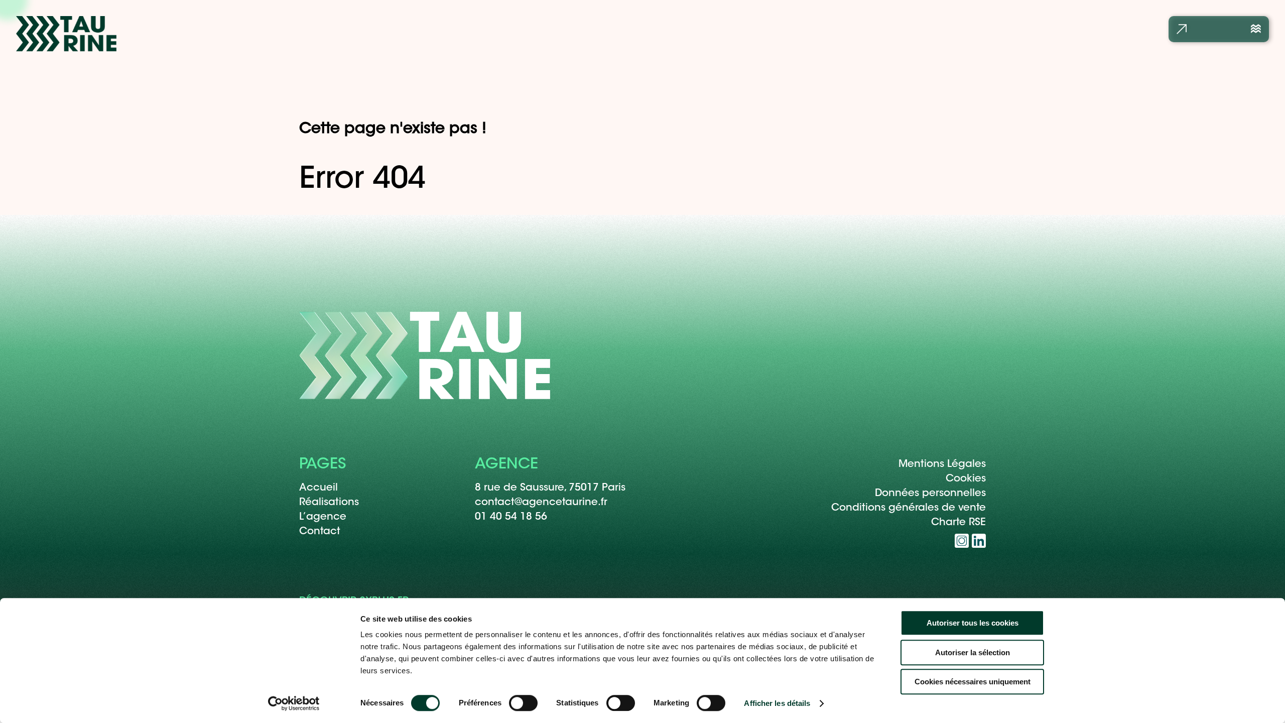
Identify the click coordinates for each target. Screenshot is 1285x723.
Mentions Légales (942, 464)
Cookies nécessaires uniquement (973, 681)
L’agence (322, 517)
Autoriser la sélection (972, 652)
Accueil (318, 488)
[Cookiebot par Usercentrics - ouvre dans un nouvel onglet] (294, 703)
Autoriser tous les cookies (972, 623)
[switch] (523, 703)
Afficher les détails (777, 703)
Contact (319, 532)
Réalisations (329, 503)
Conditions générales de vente (908, 508)
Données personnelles (930, 494)
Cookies (966, 479)
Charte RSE (958, 523)
